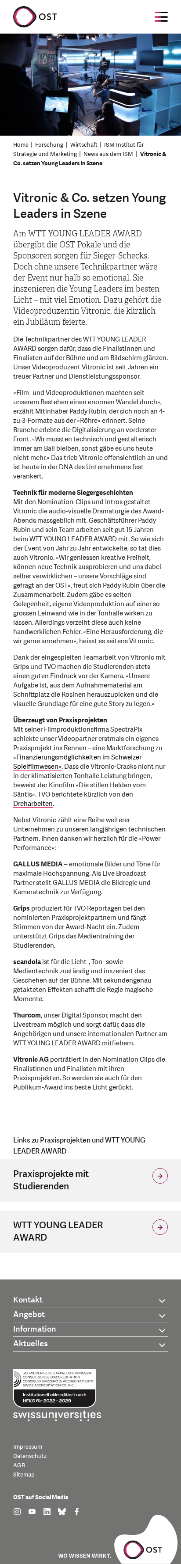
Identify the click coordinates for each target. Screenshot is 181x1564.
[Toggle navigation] (161, 17)
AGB (19, 1465)
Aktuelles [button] (30, 1343)
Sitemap (24, 1475)
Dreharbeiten (33, 804)
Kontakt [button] (28, 1300)
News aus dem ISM (108, 154)
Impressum (27, 1447)
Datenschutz (30, 1456)
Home (21, 145)
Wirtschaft (84, 145)
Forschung (49, 145)
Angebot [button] (29, 1314)
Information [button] (34, 1329)
